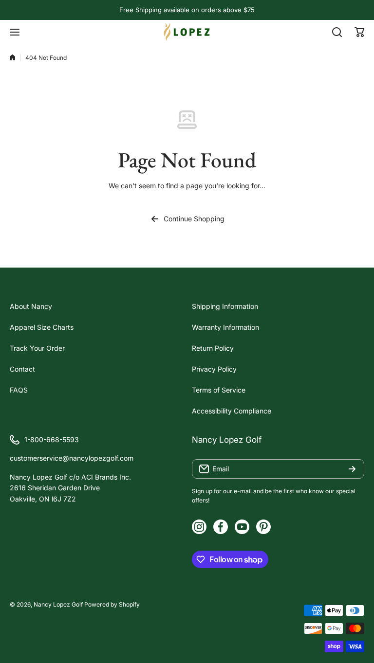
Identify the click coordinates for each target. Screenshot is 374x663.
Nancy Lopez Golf (58, 604)
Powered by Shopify (112, 604)
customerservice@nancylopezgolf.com (71, 458)
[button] (359, 32)
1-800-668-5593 (51, 439)
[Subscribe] (352, 469)
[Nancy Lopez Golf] (187, 32)
